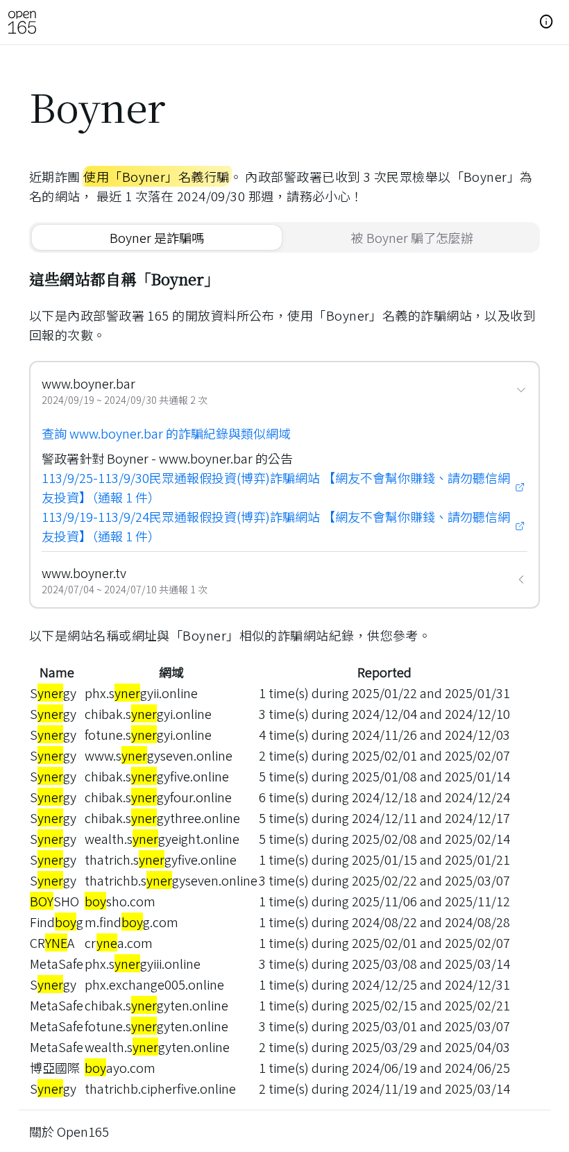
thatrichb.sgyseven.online (171, 880)
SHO (54, 901)
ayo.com (120, 1067)
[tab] (157, 237)
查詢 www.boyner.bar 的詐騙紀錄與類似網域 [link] (166, 433)
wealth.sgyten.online (157, 1046)
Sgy (53, 693)
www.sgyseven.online (158, 755)
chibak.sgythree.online (162, 817)
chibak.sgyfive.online (157, 776)
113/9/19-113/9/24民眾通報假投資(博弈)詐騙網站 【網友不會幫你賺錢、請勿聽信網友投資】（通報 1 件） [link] (276, 526)
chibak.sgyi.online (148, 713)
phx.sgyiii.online (143, 963)
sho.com (120, 901)
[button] (546, 22)
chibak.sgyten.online (156, 1005)
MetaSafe (56, 963)
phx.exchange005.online (154, 984)
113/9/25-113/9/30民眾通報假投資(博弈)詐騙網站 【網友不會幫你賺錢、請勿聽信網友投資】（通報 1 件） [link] (276, 487)
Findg (56, 922)
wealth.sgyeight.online (162, 838)
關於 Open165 (69, 1131)
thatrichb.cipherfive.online (160, 1088)
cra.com (119, 942)
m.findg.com (131, 922)
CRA (52, 942)
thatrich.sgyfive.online (161, 859)
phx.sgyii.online (141, 693)
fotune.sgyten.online (156, 1026)
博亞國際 (55, 1067)
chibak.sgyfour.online (158, 797)
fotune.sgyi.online (148, 734)
